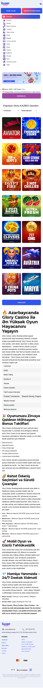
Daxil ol (4, 642)
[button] (19, 82)
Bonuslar (4, 648)
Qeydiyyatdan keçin (32, 11)
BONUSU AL (21, 96)
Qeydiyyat (4, 640)
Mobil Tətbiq (5, 645)
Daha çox (21, 302)
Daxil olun (10, 11)
